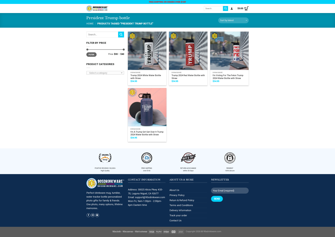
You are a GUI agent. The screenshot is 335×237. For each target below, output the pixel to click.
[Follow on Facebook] (88, 215)
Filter (91, 55)
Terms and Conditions (181, 205)
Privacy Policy (177, 195)
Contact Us (175, 220)
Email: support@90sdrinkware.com (146, 197)
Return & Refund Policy (181, 200)
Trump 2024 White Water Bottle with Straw (145, 76)
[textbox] (104, 73)
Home (90, 23)
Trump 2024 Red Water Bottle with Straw (188, 76)
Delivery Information (180, 210)
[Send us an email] (93, 215)
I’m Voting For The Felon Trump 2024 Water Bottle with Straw (228, 76)
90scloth (116, 231)
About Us (174, 190)
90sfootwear (141, 231)
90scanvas (128, 231)
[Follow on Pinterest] (97, 215)
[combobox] (105, 73)
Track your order (178, 215)
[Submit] (225, 8)
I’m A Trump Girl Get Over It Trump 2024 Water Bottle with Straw (146, 133)
